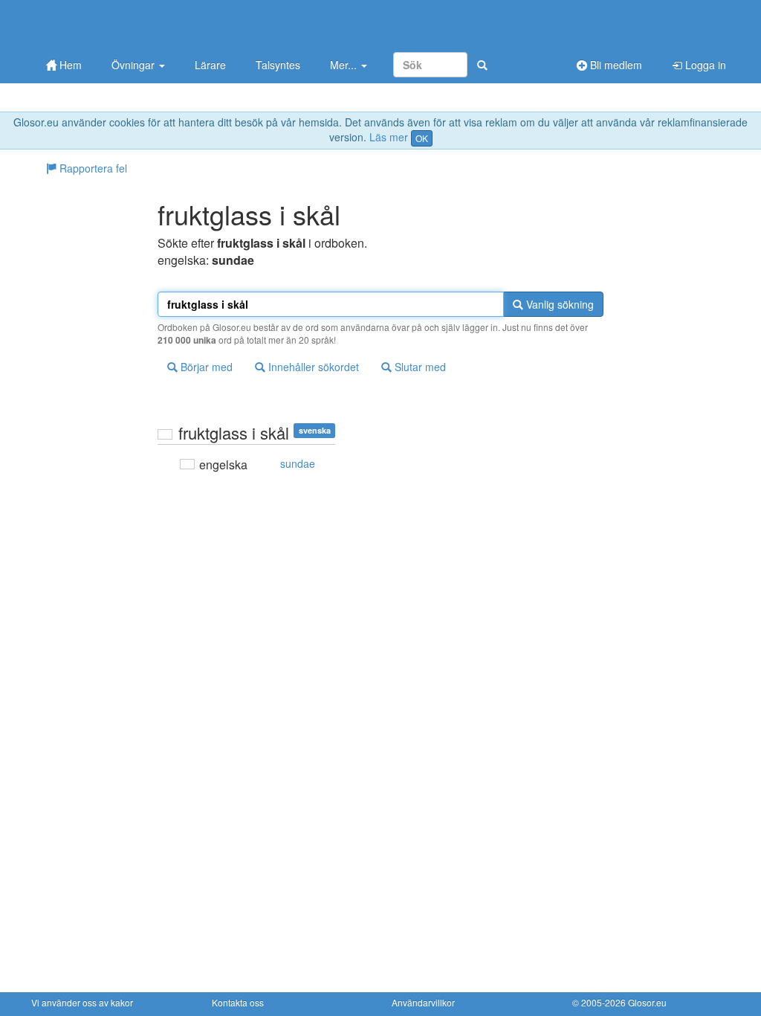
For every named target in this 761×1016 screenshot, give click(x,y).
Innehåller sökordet (312, 366)
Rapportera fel (91, 168)
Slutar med (419, 366)
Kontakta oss (238, 1002)
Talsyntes (278, 64)
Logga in (704, 64)
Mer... (345, 64)
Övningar (134, 64)
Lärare (210, 64)
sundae (297, 463)
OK (421, 138)
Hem (69, 64)
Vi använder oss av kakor (82, 1002)
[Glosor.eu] (109, 24)
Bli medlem (614, 64)
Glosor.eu (647, 1002)
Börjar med (205, 366)
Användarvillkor (423, 1002)
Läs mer (388, 136)
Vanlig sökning (558, 304)
